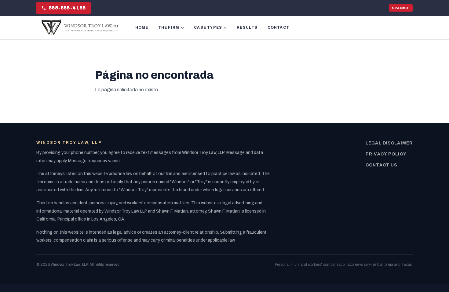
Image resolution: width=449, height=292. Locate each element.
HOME (141, 27)
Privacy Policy (386, 154)
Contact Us (381, 165)
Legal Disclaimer (389, 143)
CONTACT (278, 27)
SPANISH (401, 8)
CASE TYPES (208, 27)
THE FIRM (169, 27)
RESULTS (247, 27)
